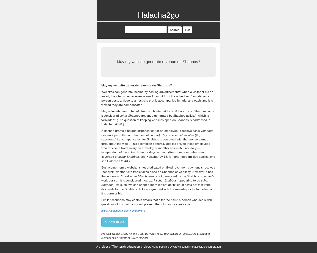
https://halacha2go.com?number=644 (123, 210)
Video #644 (115, 222)
